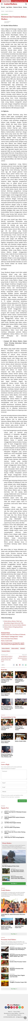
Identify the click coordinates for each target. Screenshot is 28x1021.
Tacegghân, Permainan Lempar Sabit (18, 982)
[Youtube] (17, 1007)
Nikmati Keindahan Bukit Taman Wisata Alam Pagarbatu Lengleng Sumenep (18, 877)
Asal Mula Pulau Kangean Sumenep (12, 822)
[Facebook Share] (14, 665)
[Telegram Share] (23, 665)
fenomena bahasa (6, 651)
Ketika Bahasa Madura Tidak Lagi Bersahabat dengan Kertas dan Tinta (6, 658)
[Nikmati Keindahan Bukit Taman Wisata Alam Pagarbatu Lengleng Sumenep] (6, 878)
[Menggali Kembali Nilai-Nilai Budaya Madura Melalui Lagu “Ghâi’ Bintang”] (5, 956)
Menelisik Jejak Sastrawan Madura (19, 707)
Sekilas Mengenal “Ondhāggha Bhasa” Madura (12, 636)
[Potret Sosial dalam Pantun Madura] (7, 689)
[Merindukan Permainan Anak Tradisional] (5, 970)
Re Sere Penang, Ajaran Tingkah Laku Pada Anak (17, 976)
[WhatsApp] (20, 1007)
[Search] (26, 4)
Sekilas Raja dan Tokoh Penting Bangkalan (14, 837)
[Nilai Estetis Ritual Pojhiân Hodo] (21, 921)
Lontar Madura (7, 21)
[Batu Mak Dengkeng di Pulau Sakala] (14, 856)
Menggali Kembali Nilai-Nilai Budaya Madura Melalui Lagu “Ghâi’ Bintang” (18, 955)
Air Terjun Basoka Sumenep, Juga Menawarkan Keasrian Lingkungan (17, 871)
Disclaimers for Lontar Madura (11, 1013)
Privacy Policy (17, 1011)
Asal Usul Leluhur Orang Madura (12, 827)
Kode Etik (21, 1013)
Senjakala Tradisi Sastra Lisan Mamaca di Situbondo (13, 634)
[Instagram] (14, 1007)
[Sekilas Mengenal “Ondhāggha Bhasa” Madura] (21, 674)
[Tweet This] (17, 665)
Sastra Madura (4, 14)
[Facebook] (6, 1007)
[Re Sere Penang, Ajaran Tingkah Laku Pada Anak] (5, 976)
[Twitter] (8, 1007)
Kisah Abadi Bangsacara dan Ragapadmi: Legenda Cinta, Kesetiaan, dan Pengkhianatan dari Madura (12, 643)
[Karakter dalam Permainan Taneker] (5, 963)
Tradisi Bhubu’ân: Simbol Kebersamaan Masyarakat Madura (13, 915)
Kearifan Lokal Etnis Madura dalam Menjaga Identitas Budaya (6, 927)
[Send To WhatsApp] (26, 665)
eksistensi (22, 648)
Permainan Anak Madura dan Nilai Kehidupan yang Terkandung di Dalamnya (18, 949)
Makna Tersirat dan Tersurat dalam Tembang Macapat (14, 832)
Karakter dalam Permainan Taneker (18, 961)
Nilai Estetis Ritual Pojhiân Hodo (19, 927)
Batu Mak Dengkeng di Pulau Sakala (10, 866)
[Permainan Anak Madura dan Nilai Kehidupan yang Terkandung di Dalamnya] (5, 949)
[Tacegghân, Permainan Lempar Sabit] (5, 983)
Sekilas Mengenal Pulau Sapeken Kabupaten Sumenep (14, 818)
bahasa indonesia (6, 648)
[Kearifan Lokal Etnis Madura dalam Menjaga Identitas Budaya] (7, 921)
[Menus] (2, 4)
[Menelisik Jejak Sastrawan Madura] (21, 702)
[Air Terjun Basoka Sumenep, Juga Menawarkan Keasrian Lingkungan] (6, 871)
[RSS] (22, 1007)
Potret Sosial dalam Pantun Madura (9, 638)
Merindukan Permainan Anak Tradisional (16, 969)
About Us (10, 1011)
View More (13, 883)
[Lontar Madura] (10, 4)
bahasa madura (15, 648)
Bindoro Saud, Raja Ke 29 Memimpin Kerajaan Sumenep (15, 812)
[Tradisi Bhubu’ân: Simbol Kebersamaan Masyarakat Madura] (14, 905)
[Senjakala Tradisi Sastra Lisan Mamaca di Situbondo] (7, 674)
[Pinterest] (11, 1007)
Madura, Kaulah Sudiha (6, 640)
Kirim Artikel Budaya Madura (14, 1015)
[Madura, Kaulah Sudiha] (21, 689)
